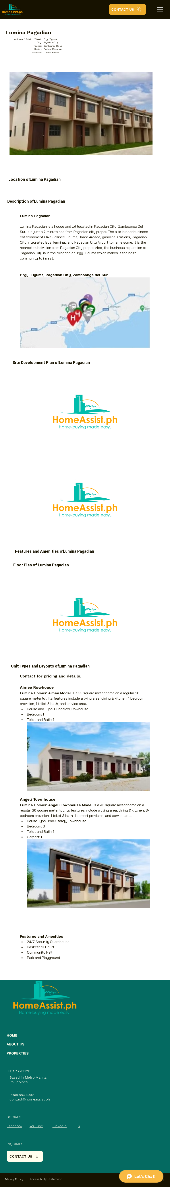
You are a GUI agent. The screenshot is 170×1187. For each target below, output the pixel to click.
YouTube (36, 1126)
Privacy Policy (13, 1179)
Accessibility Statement (46, 1179)
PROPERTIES (18, 1053)
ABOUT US (15, 1044)
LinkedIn (59, 1126)
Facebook (14, 1126)
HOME (12, 1035)
